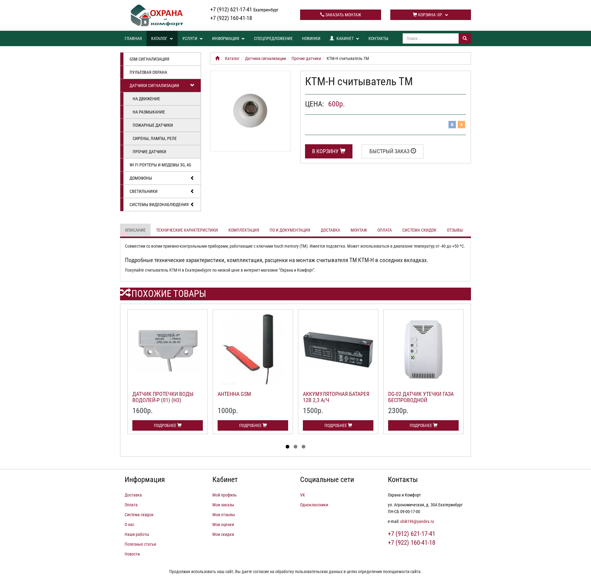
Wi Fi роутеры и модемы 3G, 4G (160, 164)
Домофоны (141, 178)
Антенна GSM (234, 394)
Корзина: (430, 14)
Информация (226, 38)
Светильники (144, 191)
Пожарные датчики (153, 125)
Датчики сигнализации (154, 85)
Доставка (330, 230)
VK (302, 494)
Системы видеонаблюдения (159, 204)
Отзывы (455, 230)
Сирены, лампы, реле (155, 138)
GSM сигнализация (149, 59)
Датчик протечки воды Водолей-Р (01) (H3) (163, 397)
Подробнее (165, 425)
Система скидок (419, 230)
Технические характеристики (187, 230)
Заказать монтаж (342, 14)
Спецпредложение (273, 38)
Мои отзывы (223, 514)
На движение (146, 98)
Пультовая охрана (148, 72)
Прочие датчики (149, 151)
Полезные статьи (140, 544)
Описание (135, 230)
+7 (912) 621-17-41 (244, 9)
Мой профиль (224, 494)
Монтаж (359, 230)
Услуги (190, 38)
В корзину (326, 151)
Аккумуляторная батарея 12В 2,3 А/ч (336, 397)
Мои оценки (223, 524)
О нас (129, 524)
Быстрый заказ (390, 151)
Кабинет (345, 38)
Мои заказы (223, 504)
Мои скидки (223, 534)
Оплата (384, 230)
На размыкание (149, 112)
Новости (132, 554)
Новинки (311, 38)
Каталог (159, 38)
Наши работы (137, 534)
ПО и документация (290, 230)
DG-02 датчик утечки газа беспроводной (421, 397)
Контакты (378, 38)
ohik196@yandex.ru (417, 521)
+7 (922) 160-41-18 (231, 18)
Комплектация (243, 230)
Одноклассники (314, 504)
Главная (133, 38)
